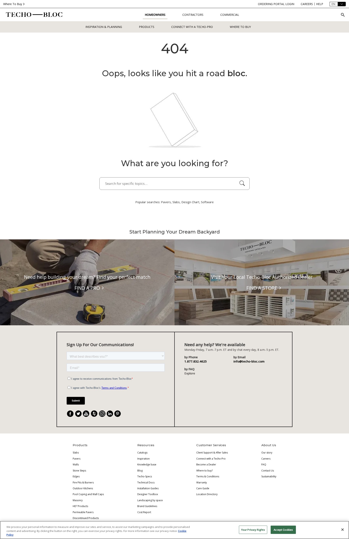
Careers (265, 458)
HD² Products (80, 506)
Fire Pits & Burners (83, 482)
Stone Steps (79, 470)
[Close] (342, 529)
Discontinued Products (86, 518)
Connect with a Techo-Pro (192, 27)
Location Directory (207, 494)
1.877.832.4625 (195, 361)
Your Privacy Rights (253, 529)
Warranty (201, 482)
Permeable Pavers (83, 512)
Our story (266, 452)
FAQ (263, 464)
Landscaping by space (150, 500)
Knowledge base (146, 464)
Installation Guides (148, 488)
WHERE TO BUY (240, 27)
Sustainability (268, 476)
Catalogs (142, 452)
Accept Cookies (283, 529)
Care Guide (202, 488)
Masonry (78, 500)
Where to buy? (204, 470)
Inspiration (143, 458)
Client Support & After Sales (212, 452)
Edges (76, 476)
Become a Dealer (206, 464)
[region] (174, 530)
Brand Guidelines (147, 506)
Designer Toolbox (147, 494)
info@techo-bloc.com (249, 361)
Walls (76, 464)
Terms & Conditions (207, 476)
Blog (140, 470)
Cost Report (144, 512)
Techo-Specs (144, 476)
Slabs (76, 452)
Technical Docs (146, 482)
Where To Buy (12, 4)
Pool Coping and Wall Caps (88, 494)
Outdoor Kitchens (83, 488)
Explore (189, 373)
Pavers (76, 458)
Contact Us (267, 470)
